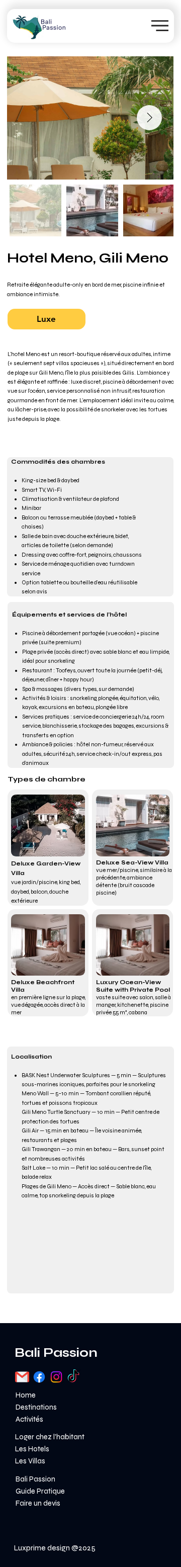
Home (26, 1395)
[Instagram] (56, 1376)
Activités (29, 1419)
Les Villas (30, 1460)
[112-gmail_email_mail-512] (22, 1376)
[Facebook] (39, 1376)
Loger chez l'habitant (49, 1436)
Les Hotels (32, 1448)
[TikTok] (73, 1376)
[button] (46, 319)
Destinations (36, 1407)
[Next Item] (149, 117)
